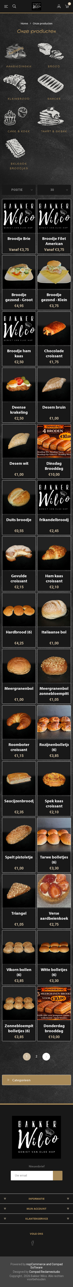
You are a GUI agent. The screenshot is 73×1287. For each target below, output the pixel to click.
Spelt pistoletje (19, 856)
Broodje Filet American (54, 241)
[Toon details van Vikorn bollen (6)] (19, 947)
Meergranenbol (18, 688)
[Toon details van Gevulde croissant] (19, 553)
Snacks (54, 99)
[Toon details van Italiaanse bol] (54, 610)
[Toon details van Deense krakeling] (19, 384)
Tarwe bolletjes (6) (54, 859)
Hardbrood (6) (19, 631)
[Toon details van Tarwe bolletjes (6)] (54, 834)
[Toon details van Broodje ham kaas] (19, 328)
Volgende (46, 1057)
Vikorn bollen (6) (18, 972)
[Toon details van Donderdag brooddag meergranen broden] (54, 1003)
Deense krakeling (19, 410)
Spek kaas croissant (54, 803)
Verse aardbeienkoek (54, 916)
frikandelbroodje (54, 519)
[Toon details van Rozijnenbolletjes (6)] (54, 722)
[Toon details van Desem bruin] (54, 384)
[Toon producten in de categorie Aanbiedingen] (15, 51)
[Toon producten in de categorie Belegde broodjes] (15, 149)
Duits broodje (18, 519)
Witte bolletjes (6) (54, 972)
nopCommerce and (39, 1264)
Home (24, 23)
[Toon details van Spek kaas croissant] (54, 778)
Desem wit (19, 463)
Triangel (19, 913)
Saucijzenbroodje (19, 800)
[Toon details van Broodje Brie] (19, 216)
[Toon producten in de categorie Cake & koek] (15, 116)
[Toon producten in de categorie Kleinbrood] (15, 84)
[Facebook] (32, 1243)
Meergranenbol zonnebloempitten (54, 691)
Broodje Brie (19, 238)
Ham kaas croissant (54, 578)
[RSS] (40, 1242)
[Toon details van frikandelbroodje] (54, 497)
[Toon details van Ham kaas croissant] (54, 553)
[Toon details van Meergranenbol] (19, 666)
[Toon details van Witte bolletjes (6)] (54, 947)
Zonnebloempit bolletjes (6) (19, 1028)
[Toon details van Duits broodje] (19, 497)
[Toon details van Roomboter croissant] (19, 722)
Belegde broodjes (19, 166)
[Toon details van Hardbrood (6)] (19, 610)
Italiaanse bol (54, 631)
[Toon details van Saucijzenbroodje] (19, 778)
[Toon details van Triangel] (19, 891)
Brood (54, 66)
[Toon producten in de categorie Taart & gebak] (50, 116)
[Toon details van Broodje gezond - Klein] (54, 272)
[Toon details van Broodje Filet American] (54, 216)
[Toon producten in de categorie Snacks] (50, 84)
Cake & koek (19, 131)
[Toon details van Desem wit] (19, 441)
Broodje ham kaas (19, 353)
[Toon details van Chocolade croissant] (54, 328)
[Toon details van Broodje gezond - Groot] (19, 272)
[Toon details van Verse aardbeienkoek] (54, 891)
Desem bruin (54, 407)
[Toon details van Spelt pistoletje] (19, 834)
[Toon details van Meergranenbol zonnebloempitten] (54, 666)
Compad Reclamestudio (44, 1271)
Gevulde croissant (19, 578)
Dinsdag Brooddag (54, 466)
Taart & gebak (54, 131)
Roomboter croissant (19, 747)
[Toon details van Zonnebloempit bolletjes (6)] (19, 1003)
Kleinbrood (19, 99)
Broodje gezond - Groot (19, 297)
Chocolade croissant (54, 353)
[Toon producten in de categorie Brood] (50, 51)
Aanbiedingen (19, 66)
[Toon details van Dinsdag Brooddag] (54, 441)
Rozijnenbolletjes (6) (54, 747)
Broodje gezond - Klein (54, 297)
